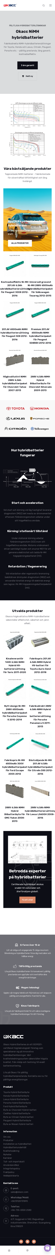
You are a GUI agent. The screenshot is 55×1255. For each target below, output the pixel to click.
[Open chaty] (47, 1248)
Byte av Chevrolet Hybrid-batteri (19, 1110)
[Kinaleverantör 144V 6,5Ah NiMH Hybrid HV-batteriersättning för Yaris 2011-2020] (14, 642)
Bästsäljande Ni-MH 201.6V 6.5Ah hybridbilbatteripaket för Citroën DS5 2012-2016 (40, 767)
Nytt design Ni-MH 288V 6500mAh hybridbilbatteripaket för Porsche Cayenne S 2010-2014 (14, 713)
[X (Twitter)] (27, 1242)
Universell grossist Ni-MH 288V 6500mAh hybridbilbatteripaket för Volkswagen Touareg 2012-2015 (40, 289)
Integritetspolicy (11, 1168)
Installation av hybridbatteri (17, 1144)
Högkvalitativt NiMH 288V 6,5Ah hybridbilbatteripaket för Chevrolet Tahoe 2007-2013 (14, 383)
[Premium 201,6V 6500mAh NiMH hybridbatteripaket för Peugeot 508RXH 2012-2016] (40, 312)
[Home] (9, 1250)
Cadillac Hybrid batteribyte (16, 1113)
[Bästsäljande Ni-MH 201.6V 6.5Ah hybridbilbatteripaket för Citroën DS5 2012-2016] (40, 743)
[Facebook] (21, 1242)
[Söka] (44, 5)
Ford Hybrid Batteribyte (15, 1106)
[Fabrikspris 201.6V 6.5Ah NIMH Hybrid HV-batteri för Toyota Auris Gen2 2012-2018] (40, 642)
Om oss (7, 1137)
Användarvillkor (11, 1165)
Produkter (8, 1140)
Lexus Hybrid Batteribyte (16, 1099)
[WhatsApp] (34, 1242)
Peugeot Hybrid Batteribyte (17, 1120)
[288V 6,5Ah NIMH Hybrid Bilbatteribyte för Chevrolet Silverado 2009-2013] (40, 360)
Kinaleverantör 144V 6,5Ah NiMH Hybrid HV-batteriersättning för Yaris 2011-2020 (14, 665)
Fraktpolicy (8, 1172)
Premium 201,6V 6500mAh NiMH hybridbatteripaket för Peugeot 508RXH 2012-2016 (40, 336)
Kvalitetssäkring (11, 1151)
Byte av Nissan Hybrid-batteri (18, 1124)
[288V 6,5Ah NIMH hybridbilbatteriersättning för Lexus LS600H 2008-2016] (40, 791)
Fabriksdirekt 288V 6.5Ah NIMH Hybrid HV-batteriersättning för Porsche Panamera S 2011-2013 (40, 716)
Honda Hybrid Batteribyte (16, 1096)
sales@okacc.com (19, 1192)
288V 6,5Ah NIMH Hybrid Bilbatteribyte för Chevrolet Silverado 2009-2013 (40, 383)
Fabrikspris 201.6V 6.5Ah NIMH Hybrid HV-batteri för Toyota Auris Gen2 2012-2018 (40, 665)
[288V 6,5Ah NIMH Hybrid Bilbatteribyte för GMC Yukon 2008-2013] (14, 791)
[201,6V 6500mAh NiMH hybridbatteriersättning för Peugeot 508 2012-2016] (14, 312)
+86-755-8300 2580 (21, 1210)
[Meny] (50, 5)
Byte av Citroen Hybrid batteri (18, 1117)
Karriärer (7, 1158)
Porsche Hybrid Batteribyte (17, 1103)
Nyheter (7, 1154)
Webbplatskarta (11, 1175)
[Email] (27, 1250)
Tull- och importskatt (14, 1161)
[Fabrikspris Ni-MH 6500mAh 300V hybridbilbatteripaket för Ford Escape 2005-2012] (14, 743)
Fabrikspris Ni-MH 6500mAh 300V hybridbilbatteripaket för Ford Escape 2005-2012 (14, 767)
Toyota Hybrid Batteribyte (16, 1092)
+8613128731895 (19, 1201)
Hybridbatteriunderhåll (14, 1147)
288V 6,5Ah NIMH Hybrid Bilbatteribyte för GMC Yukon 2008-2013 (14, 814)
